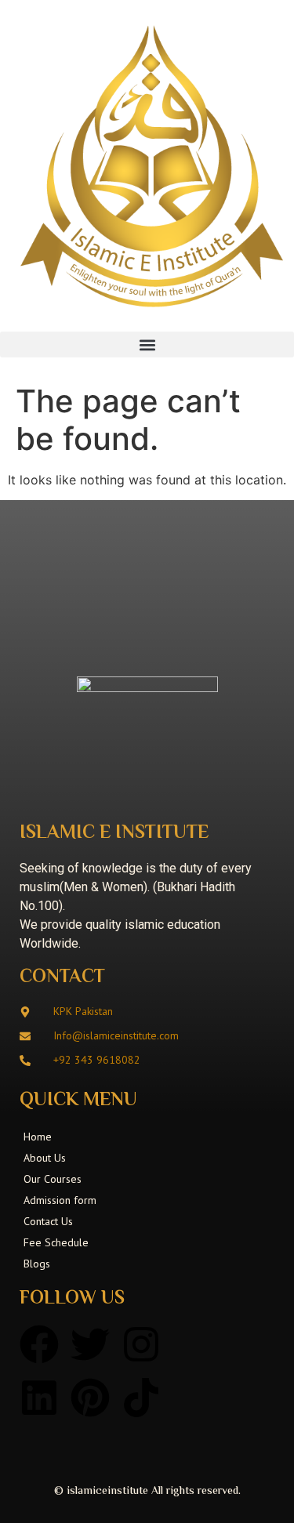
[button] (147, 344)
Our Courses (53, 1179)
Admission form (60, 1200)
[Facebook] (39, 1344)
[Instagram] (141, 1344)
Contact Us (48, 1221)
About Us (45, 1158)
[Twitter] (90, 1344)
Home (38, 1137)
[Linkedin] (39, 1397)
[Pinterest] (90, 1397)
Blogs (37, 1263)
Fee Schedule (56, 1242)
